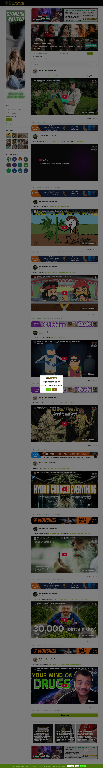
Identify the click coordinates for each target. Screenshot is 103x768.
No (54, 389)
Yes (49, 389)
